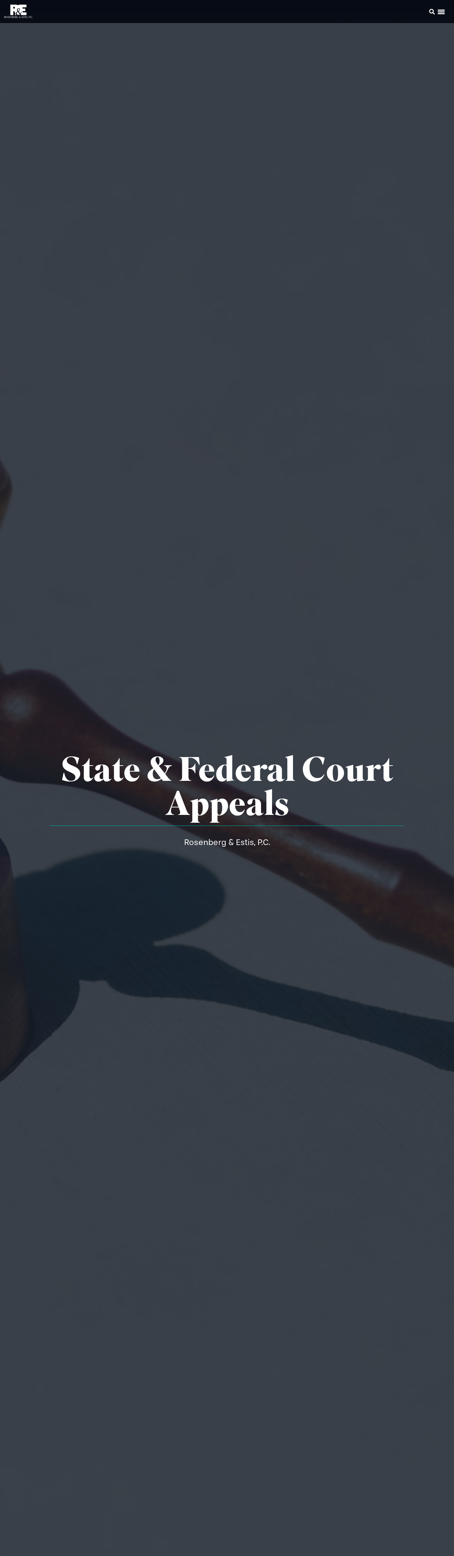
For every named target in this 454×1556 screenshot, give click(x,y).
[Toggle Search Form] (432, 11)
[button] (422, 13)
